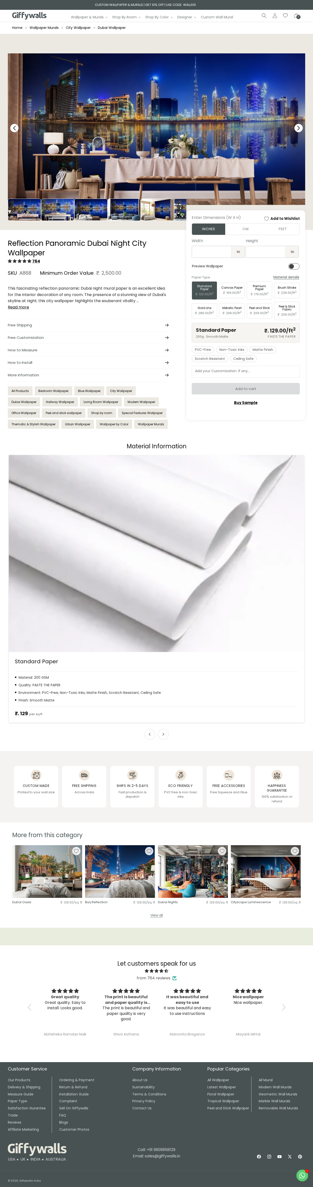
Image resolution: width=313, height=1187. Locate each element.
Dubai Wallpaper (112, 27)
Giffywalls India (30, 1181)
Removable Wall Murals (278, 1108)
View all (156, 915)
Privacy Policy (143, 1101)
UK (22, 1159)
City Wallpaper (78, 27)
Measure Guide (21, 1094)
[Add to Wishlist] (76, 851)
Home (17, 27)
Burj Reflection (96, 902)
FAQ (62, 1115)
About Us (139, 1080)
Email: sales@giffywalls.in (156, 1156)
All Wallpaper (218, 1080)
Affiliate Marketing (23, 1129)
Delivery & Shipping (24, 1087)
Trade (13, 1115)
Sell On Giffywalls (73, 1108)
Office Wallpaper (23, 413)
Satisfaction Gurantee (27, 1108)
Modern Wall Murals (275, 1087)
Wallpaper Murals (44, 27)
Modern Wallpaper (141, 402)
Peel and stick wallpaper (64, 413)
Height (252, 241)
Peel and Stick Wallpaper (228, 1108)
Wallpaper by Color (114, 424)
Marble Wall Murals (274, 1101)
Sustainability (143, 1087)
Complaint (68, 1101)
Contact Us (142, 1108)
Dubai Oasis (21, 902)
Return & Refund (73, 1087)
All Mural (266, 1080)
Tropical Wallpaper (223, 1101)
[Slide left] (149, 734)
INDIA (35, 1159)
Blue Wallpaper (89, 391)
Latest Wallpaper (221, 1087)
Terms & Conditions (149, 1094)
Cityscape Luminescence (251, 902)
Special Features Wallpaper (142, 413)
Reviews (14, 1122)
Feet (283, 228)
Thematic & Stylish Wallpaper (33, 424)
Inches (208, 228)
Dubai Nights (168, 902)
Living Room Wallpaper (101, 402)
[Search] (264, 15)
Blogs (63, 1122)
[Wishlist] (285, 15)
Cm (246, 228)
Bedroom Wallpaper (53, 391)
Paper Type (17, 1101)
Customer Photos (74, 1129)
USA (11, 1159)
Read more (18, 307)
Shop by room (101, 413)
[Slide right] (163, 734)
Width (197, 241)
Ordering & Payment (76, 1080)
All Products (20, 391)
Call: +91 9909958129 (156, 1149)
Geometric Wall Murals (278, 1094)
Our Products (19, 1080)
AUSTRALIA (55, 1159)
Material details (286, 277)
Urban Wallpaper (77, 424)
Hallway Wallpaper (60, 402)
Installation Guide (74, 1094)
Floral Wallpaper (220, 1094)
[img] (156, 971)
